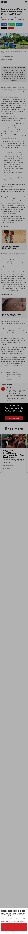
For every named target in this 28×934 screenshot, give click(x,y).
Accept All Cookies (14, 925)
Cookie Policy (14, 931)
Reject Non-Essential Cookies (14, 929)
